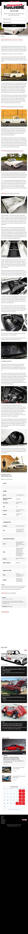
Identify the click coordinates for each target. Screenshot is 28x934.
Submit (14, 25)
